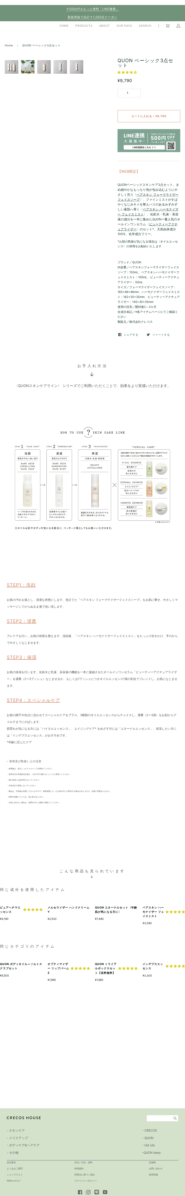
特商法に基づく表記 (84, 1174)
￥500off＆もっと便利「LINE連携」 (92, 9)
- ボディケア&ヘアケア (23, 1145)
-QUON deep (151, 1152)
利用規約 (78, 1168)
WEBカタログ (14, 1180)
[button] (127, 72)
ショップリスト (15, 1174)
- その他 (12, 1152)
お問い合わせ (155, 1168)
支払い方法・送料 (83, 1162)
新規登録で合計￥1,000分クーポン (92, 17)
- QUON (147, 1138)
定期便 (152, 1162)
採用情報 (153, 1174)
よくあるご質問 (15, 1168)
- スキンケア (16, 1130)
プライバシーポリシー (85, 1180)
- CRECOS (149, 1130)
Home (9, 45)
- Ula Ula (148, 1145)
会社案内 (11, 1162)
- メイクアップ (17, 1138)
